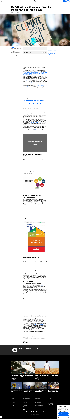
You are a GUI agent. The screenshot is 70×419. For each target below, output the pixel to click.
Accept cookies (35, 144)
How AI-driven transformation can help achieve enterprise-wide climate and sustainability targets (53, 390)
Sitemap (35, 415)
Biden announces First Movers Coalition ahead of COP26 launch (34, 100)
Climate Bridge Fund (38, 129)
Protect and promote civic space (52, 52)
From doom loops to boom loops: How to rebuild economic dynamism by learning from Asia (29, 390)
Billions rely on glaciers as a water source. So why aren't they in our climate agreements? (40, 390)
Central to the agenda (26, 80)
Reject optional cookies (63, 413)
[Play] (24, 52)
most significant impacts (28, 82)
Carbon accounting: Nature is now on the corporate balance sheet (46, 376)
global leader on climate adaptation (35, 122)
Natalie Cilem (13, 47)
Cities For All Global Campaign (39, 324)
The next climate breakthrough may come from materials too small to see (16, 390)
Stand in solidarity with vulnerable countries (52, 50)
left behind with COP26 (31, 89)
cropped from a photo (43, 285)
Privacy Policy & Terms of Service (35, 414)
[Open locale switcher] (1, 417)
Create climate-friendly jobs (51, 53)
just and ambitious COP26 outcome (32, 161)
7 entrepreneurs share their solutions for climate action (32, 103)
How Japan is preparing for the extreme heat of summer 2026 (22, 376)
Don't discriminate (50, 54)
